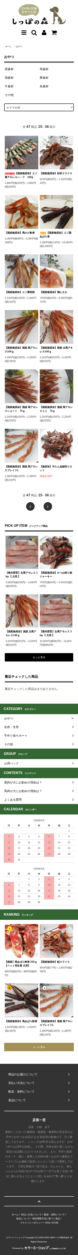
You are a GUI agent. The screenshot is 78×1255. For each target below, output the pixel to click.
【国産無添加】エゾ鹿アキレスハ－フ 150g (21, 175)
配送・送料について (54, 1214)
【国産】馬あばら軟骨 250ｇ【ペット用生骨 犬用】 (21, 963)
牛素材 (9, 86)
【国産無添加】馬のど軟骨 (20, 232)
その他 (9, 95)
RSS (47, 1222)
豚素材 (44, 77)
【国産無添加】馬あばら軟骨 (21, 1021)
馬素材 (44, 69)
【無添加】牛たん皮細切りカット (56, 468)
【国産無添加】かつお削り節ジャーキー (56, 574)
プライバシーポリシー (31, 1222)
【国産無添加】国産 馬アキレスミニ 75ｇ (56, 409)
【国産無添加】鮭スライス (55, 961)
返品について (23, 1218)
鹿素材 (9, 69)
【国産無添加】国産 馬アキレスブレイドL (21, 468)
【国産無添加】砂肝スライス (56, 173)
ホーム (8, 46)
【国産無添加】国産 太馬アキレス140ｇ (56, 349)
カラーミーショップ (15, 1237)
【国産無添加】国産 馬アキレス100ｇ (21, 349)
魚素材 (44, 86)
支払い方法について (31, 1214)
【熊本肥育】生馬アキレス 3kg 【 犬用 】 (56, 633)
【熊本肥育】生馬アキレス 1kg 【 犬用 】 (22, 574)
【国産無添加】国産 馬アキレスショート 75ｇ (21, 409)
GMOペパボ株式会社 (59, 1237)
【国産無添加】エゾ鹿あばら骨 (55, 234)
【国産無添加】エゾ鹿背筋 (20, 292)
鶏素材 (9, 77)
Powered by (18, 1248)
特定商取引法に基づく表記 (46, 1218)
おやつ (19, 46)
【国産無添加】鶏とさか (53, 292)
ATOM (55, 1222)
